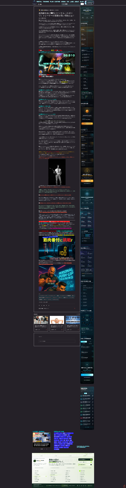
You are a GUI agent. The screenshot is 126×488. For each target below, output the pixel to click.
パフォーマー (55, 297)
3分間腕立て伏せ (57, 445)
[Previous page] (39, 449)
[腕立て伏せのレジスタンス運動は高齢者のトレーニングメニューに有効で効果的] (57, 320)
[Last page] (47, 449)
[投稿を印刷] (48, 305)
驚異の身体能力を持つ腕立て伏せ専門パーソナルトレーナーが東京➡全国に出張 (73, 326)
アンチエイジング (55, 299)
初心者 (70, 438)
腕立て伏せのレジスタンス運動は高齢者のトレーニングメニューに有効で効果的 (57, 326)
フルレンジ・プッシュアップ (63, 438)
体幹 (64, 440)
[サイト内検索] (82, 4)
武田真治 (40, 299)
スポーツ (45, 299)
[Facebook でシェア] (39, 305)
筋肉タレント (66, 297)
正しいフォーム (69, 436)
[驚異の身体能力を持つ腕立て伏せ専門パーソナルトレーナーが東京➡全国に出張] (73, 320)
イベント (61, 440)
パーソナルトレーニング (43, 295)
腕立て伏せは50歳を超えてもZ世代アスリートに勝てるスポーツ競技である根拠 (41, 326)
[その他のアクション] (74, 10)
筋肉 (58, 295)
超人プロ (67, 440)
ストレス (49, 299)
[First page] (36, 449)
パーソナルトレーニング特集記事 (65, 295)
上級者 (71, 440)
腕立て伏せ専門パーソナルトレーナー (45, 297)
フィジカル (61, 447)
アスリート (60, 297)
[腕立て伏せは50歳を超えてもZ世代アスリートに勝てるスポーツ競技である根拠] (41, 320)
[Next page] (44, 449)
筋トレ (73, 295)
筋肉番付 (64, 433)
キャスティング (56, 440)
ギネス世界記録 (56, 449)
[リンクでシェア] (46, 305)
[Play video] (57, 63)
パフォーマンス (66, 447)
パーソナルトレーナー (52, 295)
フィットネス (71, 297)
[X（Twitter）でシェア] (41, 305)
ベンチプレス (56, 447)
